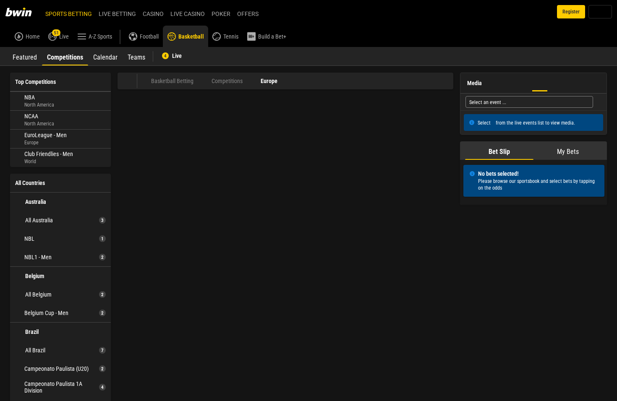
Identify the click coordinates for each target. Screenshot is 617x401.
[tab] (25, 56)
